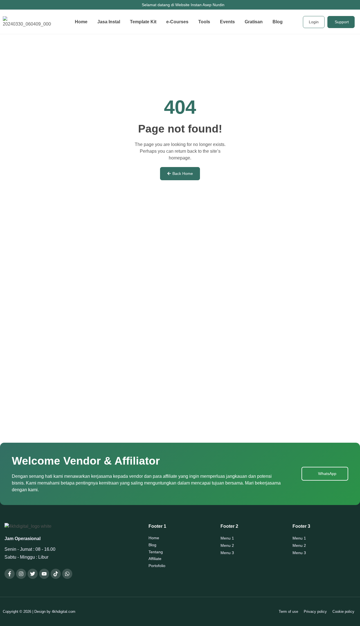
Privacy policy (315, 611)
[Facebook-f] (9, 574)
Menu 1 (227, 538)
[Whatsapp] (67, 574)
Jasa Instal (108, 21)
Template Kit (143, 21)
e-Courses (177, 21)
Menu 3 (227, 552)
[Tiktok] (56, 574)
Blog (278, 21)
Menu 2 (227, 545)
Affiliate (154, 558)
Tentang (155, 552)
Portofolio (156, 565)
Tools (204, 21)
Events (227, 21)
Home (81, 21)
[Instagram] (21, 574)
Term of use (288, 611)
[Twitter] (33, 574)
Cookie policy (343, 611)
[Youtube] (44, 574)
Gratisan (254, 21)
